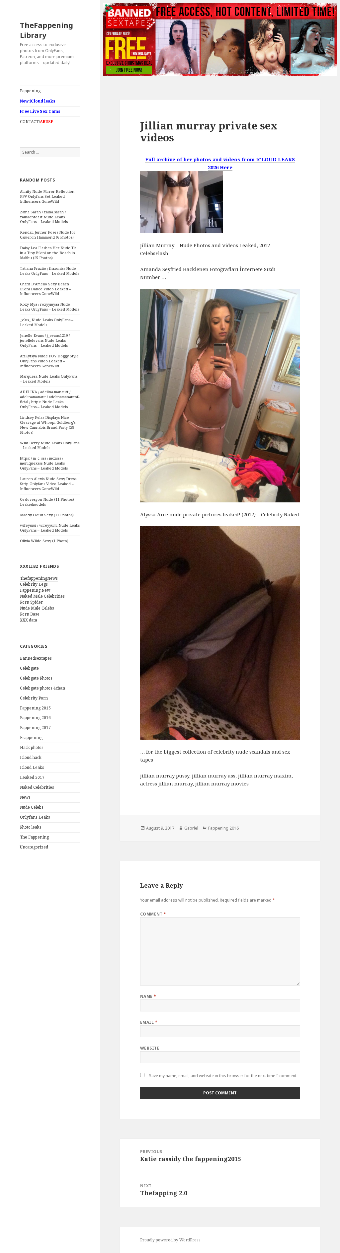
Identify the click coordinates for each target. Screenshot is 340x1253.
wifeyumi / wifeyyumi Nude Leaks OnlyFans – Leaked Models (50, 528)
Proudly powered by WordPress (170, 1240)
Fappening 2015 (35, 708)
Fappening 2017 (35, 727)
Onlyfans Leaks (35, 817)
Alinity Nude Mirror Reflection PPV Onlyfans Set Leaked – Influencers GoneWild (47, 196)
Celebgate (29, 668)
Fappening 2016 (35, 717)
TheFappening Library (46, 30)
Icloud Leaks (32, 767)
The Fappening (34, 837)
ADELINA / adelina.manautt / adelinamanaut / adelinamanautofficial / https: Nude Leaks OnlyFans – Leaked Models (49, 399)
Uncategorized (34, 847)
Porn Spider (31, 602)
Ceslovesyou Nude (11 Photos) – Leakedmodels (48, 502)
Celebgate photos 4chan (42, 688)
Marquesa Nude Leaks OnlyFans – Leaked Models (48, 379)
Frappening (31, 737)
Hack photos (31, 747)
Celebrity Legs (34, 584)
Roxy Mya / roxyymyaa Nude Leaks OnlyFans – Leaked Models (49, 307)
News (25, 797)
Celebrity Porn (34, 698)
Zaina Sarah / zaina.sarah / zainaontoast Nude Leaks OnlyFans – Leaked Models (44, 216)
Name (148, 996)
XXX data (28, 620)
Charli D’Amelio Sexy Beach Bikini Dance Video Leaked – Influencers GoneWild (45, 288)
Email (148, 1022)
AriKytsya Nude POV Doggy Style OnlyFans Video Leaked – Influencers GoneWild (49, 360)
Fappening (30, 91)
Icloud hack (31, 757)
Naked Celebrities (37, 787)
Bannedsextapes (36, 658)
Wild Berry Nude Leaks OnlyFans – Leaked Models (49, 445)
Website (149, 1048)
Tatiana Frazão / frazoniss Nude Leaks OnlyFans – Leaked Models (49, 271)
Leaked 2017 (32, 777)
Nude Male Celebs (37, 608)
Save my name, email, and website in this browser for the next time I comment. (223, 1075)
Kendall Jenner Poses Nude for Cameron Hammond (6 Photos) (47, 235)
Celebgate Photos (36, 678)
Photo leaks (31, 827)
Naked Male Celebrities (42, 596)
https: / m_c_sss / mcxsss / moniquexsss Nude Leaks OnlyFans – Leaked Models (44, 463)
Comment (153, 914)
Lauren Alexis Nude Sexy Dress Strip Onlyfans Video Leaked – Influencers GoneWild (48, 483)
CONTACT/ (36, 121)
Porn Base (30, 614)
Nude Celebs (31, 807)
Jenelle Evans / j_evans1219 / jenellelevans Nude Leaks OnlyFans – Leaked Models (45, 340)
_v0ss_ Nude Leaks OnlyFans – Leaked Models (46, 322)
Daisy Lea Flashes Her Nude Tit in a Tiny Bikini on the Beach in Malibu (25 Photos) (48, 252)
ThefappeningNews (39, 578)
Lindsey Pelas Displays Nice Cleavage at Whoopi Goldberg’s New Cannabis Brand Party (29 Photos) (47, 425)
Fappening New (35, 590)
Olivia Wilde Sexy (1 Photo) (44, 540)
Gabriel (191, 828)
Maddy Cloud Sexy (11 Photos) (47, 514)
